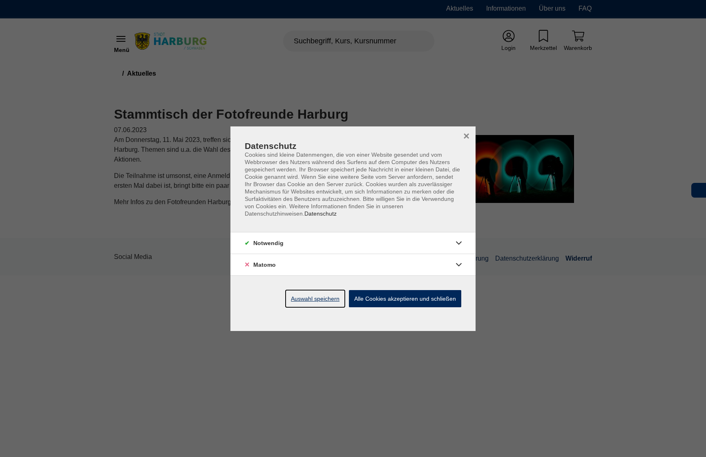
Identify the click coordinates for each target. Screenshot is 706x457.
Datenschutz (320, 213)
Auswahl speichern (315, 298)
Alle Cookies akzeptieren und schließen (405, 298)
